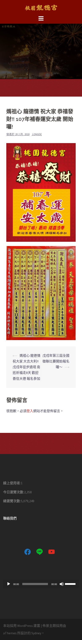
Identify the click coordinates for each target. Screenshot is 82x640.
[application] (41, 584)
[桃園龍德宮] (41, 7)
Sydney (36, 633)
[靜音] (62, 584)
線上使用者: (12, 483)
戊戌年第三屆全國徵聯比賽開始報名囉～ (55, 361)
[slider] (71, 583)
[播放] (9, 584)
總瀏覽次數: (12, 501)
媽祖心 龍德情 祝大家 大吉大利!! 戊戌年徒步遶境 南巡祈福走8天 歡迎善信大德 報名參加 (26, 367)
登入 (29, 411)
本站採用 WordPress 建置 (21, 626)
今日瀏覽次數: (13, 492)
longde (37, 134)
